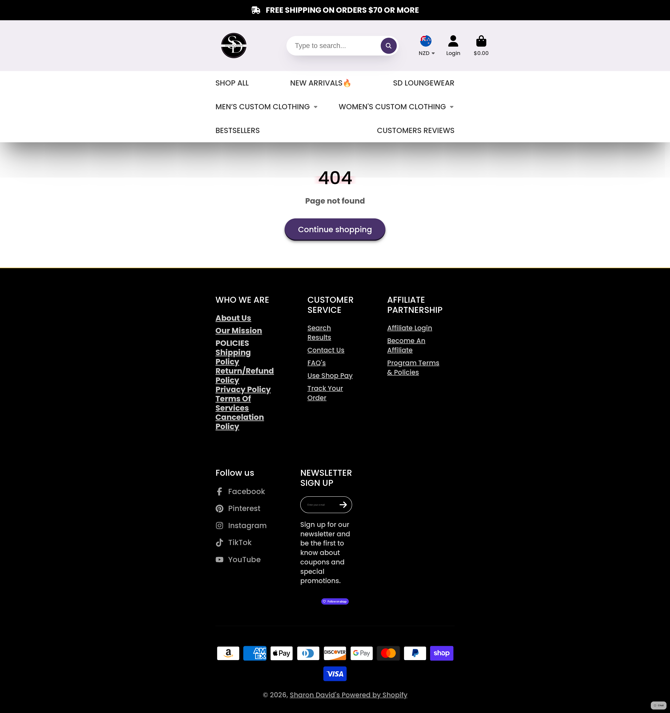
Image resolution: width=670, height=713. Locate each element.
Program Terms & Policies (413, 367)
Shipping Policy (233, 357)
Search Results (319, 332)
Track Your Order (325, 393)
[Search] (389, 46)
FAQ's (316, 362)
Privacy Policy (243, 389)
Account (453, 45)
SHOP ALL (232, 83)
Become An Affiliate (406, 345)
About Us (233, 318)
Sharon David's (316, 695)
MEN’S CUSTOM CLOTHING (262, 107)
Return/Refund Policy (244, 375)
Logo (234, 45)
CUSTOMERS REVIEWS (416, 130)
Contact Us (325, 350)
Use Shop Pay (330, 375)
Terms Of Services (233, 403)
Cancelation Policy (239, 422)
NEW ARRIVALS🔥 (321, 83)
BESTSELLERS (237, 130)
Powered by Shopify (374, 695)
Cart (481, 45)
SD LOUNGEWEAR (424, 83)
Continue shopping (335, 229)
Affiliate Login (409, 328)
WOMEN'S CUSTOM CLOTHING (392, 107)
